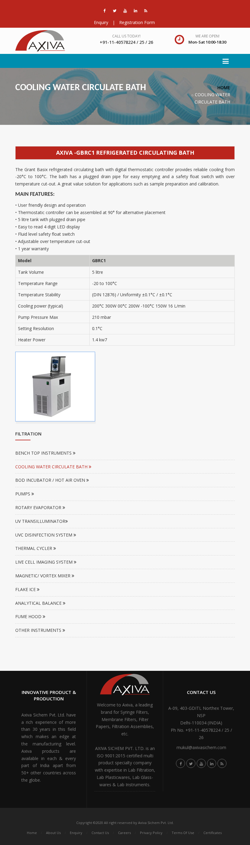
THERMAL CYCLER (34, 548)
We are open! (207, 36)
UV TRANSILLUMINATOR (40, 521)
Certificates (212, 832)
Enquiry (101, 22)
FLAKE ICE (26, 589)
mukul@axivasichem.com (201, 747)
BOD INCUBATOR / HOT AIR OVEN (50, 480)
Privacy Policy (151, 832)
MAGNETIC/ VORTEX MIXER (43, 576)
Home (32, 832)
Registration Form (137, 22)
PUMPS (23, 494)
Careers (124, 832)
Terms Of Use (183, 832)
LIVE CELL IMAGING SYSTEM (44, 562)
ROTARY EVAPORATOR (38, 507)
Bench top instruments (44, 453)
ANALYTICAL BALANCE (39, 603)
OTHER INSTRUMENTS (38, 630)
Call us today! (126, 36)
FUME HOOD (29, 616)
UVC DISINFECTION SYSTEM (44, 535)
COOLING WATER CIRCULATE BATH (52, 467)
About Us (53, 832)
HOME (223, 87)
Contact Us (100, 832)
